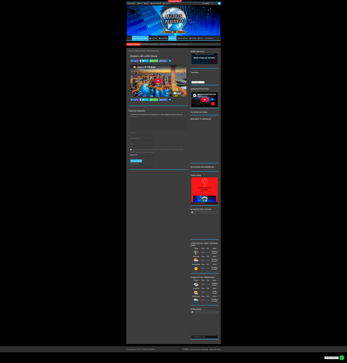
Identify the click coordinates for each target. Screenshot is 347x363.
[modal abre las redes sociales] (169, 60)
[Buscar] (219, 3)
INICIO (140, 3)
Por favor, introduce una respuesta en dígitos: (142, 152)
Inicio (131, 50)
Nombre (133, 132)
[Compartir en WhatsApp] (153, 60)
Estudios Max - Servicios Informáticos (211, 349)
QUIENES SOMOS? (156, 3)
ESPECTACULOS (183, 38)
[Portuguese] (192, 80)
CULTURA (193, 38)
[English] (197, 75)
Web (131, 144)
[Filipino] (200, 75)
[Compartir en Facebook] (134, 60)
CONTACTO (167, 3)
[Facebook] (202, 3)
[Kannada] (197, 77)
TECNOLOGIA (210, 38)
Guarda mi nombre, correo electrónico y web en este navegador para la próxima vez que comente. (157, 149)
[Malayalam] (200, 77)
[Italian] (192, 77)
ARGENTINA (164, 38)
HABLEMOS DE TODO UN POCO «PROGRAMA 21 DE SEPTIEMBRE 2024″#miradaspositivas (165, 44)
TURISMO (173, 38)
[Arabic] (192, 75)
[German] (204, 75)
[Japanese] (195, 77)
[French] (202, 75)
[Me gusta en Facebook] (163, 60)
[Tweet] (145, 60)
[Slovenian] (200, 80)
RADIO (147, 3)
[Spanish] (202, 80)
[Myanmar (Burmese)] (204, 77)
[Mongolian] (202, 77)
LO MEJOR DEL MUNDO (141, 38)
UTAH (201, 38)
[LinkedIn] (208, 3)
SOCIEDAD (154, 38)
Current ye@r (134, 164)
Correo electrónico (135, 138)
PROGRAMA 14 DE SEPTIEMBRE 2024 (151, 44)
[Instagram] (204, 3)
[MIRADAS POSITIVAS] (173, 20)
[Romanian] (195, 80)
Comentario (133, 116)
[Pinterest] (206, 3)
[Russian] (197, 80)
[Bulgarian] (195, 75)
